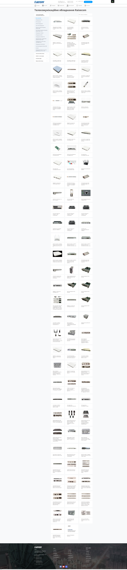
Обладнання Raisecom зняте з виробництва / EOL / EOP (41, 50)
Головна (38, 5)
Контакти (88, 5)
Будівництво (62, 5)
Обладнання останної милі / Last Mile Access (41, 42)
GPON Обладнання (39, 23)
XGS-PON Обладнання (40, 25)
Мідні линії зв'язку (39, 60)
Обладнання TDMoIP (39, 33)
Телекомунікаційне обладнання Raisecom (40, 15)
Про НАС (45, 5)
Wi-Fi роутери (38, 21)
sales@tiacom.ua (61, 1)
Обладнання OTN (39, 19)
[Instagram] (66, 567)
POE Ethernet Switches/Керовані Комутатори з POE (41, 31)
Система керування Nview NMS (41, 46)
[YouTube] (63, 567)
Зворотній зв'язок (88, 1)
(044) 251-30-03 (70, 2)
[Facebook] (61, 567)
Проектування (71, 5)
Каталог (37, 48)
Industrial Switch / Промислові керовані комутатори (41, 39)
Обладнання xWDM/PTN (40, 36)
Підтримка (80, 5)
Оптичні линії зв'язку (40, 53)
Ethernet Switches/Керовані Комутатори (41, 28)
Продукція (53, 5)
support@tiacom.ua (62, 2)
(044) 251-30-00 (70, 1)
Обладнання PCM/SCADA (40, 44)
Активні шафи (38, 58)
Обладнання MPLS (39, 34)
